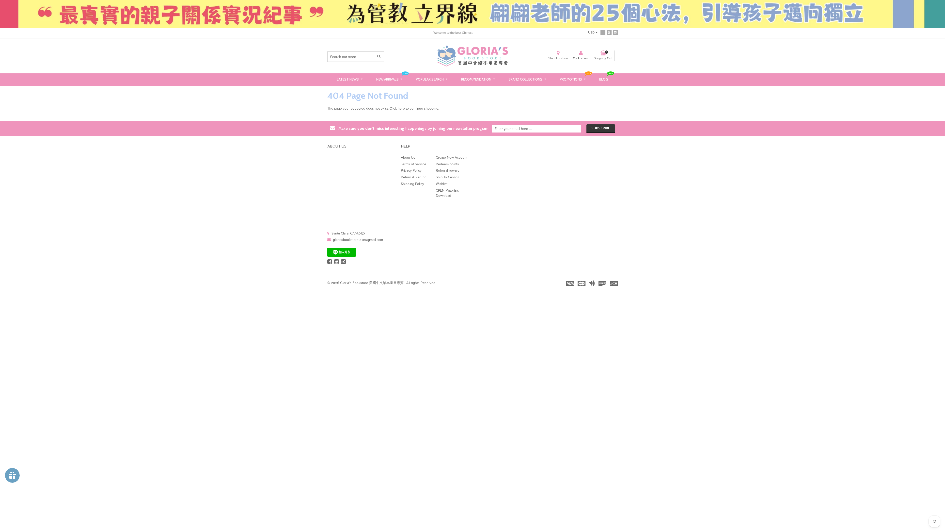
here (401, 109)
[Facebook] (602, 32)
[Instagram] (615, 32)
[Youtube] (609, 32)
